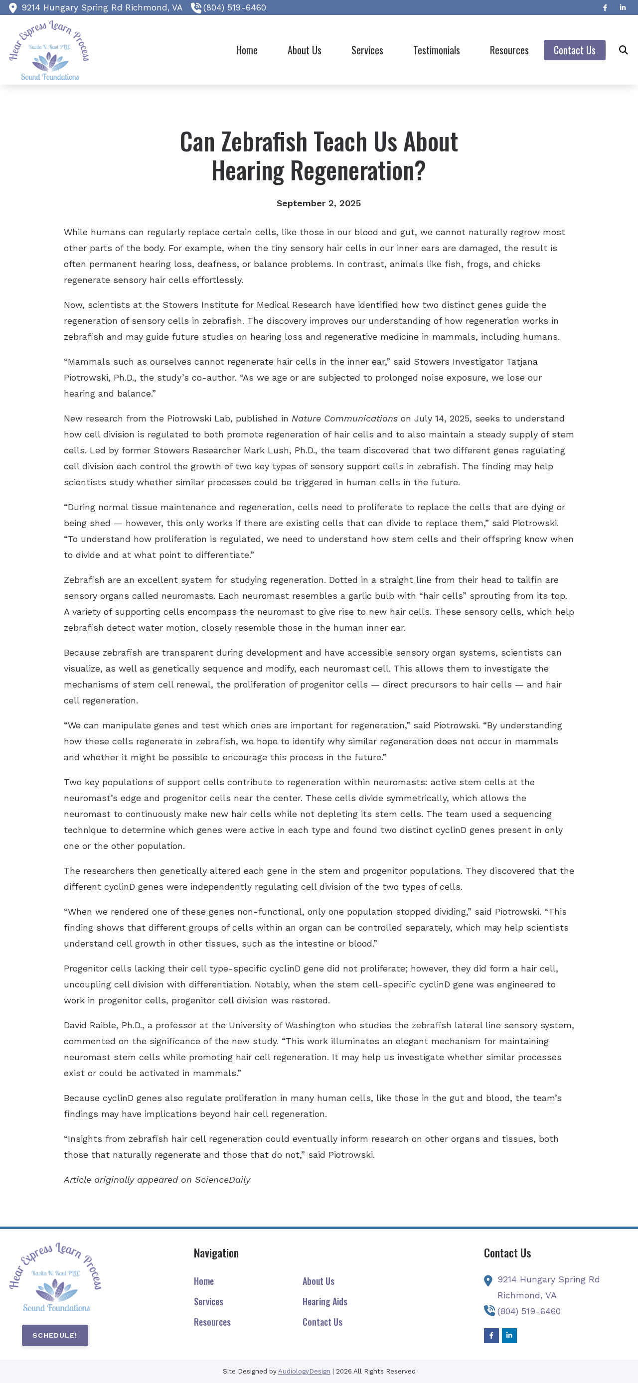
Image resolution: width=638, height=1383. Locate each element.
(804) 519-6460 (234, 7)
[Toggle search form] (623, 49)
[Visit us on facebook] (605, 7)
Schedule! (54, 1335)
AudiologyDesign (304, 1371)
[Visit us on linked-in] (623, 7)
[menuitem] (247, 50)
